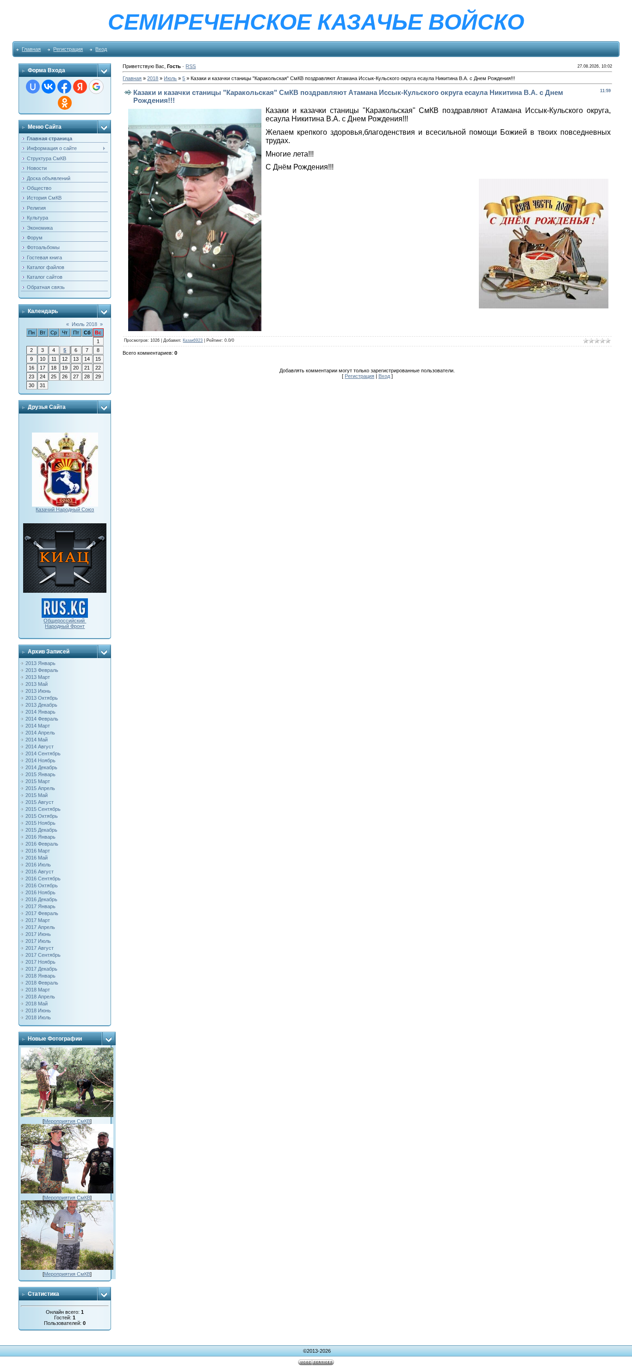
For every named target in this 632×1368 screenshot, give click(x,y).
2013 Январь (40, 663)
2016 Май (36, 857)
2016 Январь (40, 837)
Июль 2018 (84, 324)
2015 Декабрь (41, 830)
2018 (152, 78)
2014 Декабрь (41, 767)
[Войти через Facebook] (64, 87)
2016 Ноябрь (40, 892)
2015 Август (39, 802)
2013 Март (37, 677)
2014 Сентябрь (43, 753)
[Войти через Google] (96, 86)
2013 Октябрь (41, 698)
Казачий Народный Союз (65, 509)
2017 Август (39, 948)
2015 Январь (40, 774)
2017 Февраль (41, 913)
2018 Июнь (38, 1010)
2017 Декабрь (41, 969)
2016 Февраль (41, 844)
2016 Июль (38, 864)
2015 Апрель (40, 788)
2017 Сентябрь (43, 955)
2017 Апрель (40, 927)
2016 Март (37, 850)
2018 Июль (38, 1017)
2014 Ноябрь (40, 760)
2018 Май (36, 1003)
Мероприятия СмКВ (67, 1121)
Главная (31, 49)
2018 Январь (40, 976)
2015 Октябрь (41, 816)
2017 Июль (38, 941)
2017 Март (37, 920)
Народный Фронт (65, 626)
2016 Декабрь (41, 899)
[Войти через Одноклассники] (65, 103)
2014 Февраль (41, 719)
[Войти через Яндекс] (80, 87)
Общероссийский (64, 620)
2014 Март (37, 725)
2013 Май (36, 684)
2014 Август (39, 746)
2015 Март (37, 781)
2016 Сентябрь (43, 878)
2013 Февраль (41, 670)
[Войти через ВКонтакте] (49, 87)
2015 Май (36, 795)
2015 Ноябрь (40, 823)
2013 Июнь (38, 691)
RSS (191, 66)
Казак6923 (193, 340)
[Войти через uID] (33, 87)
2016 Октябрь (41, 885)
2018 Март (37, 989)
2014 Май (36, 739)
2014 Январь (40, 712)
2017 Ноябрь (40, 962)
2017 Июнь (38, 934)
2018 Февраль (41, 982)
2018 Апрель (40, 996)
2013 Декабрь (41, 705)
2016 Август (39, 871)
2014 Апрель (40, 732)
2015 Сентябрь (43, 809)
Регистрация (68, 49)
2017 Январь (40, 906)
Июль (170, 78)
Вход (101, 49)
